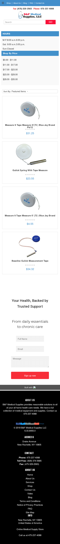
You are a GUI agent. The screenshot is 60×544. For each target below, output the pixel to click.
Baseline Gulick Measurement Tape (30, 260)
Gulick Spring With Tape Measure (30, 170)
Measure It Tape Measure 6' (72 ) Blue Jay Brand (30, 215)
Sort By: (7, 91)
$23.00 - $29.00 (10, 74)
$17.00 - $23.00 (10, 69)
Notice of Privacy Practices (30, 504)
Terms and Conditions (30, 500)
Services (30, 482)
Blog (25, 3)
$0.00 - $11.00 (9, 59)
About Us (17, 3)
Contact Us (40, 3)
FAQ (31, 3)
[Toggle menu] (3, 3)
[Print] (27, 424)
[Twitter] (23, 424)
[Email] (32, 424)
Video (30, 493)
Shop (9, 3)
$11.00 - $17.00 (10, 64)
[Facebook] (18, 424)
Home (30, 474)
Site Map (30, 512)
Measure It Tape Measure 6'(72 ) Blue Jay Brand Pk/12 (30, 126)
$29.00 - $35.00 (10, 79)
